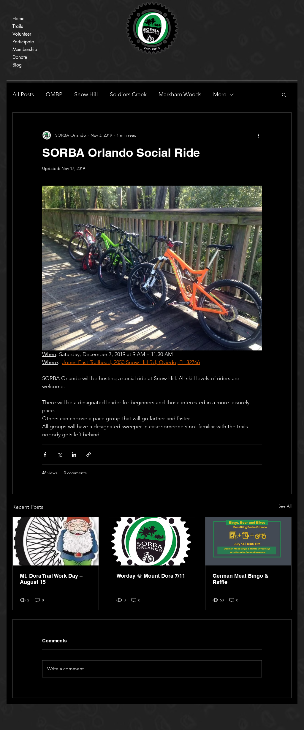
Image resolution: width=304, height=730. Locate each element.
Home (18, 18)
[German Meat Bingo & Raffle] (248, 541)
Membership (24, 49)
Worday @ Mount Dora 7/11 (150, 576)
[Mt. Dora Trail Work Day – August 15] (56, 541)
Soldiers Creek (128, 94)
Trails (17, 26)
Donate (19, 57)
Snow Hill (86, 94)
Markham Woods (180, 94)
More (220, 94)
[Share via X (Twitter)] (59, 454)
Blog (17, 65)
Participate (23, 42)
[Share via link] (88, 454)
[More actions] (258, 135)
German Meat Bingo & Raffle (240, 579)
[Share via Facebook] (45, 454)
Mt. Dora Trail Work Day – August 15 (51, 579)
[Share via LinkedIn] (74, 454)
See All (285, 506)
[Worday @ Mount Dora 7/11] (152, 541)
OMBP (54, 94)
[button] (284, 94)
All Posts (23, 94)
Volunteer (21, 34)
